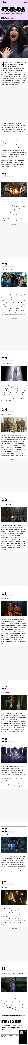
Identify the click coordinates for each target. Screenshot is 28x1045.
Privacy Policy (5, 1036)
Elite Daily (7, 164)
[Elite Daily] (4, 2)
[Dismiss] (26, 1031)
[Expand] (21, 1031)
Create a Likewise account (16, 160)
